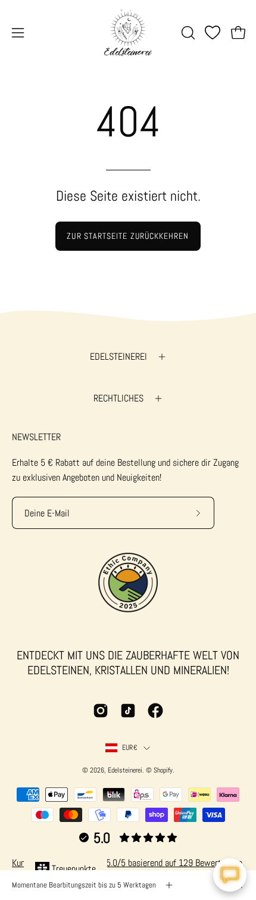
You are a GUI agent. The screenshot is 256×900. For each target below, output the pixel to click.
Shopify (163, 770)
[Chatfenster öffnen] (229, 875)
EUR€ (130, 747)
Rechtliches (118, 398)
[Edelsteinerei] (128, 32)
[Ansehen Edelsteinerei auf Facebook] (155, 711)
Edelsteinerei (118, 356)
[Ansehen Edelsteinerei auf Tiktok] (128, 711)
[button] (187, 32)
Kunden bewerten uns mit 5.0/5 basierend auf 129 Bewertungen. (128, 863)
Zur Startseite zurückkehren (128, 236)
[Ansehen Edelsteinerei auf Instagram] (101, 711)
